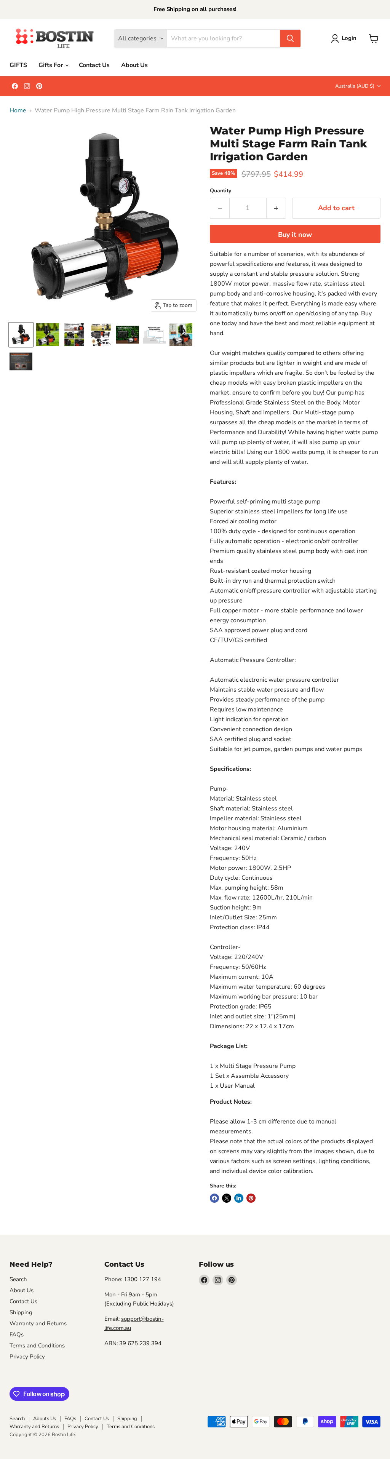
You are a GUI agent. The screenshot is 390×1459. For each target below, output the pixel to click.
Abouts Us (44, 1418)
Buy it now (295, 234)
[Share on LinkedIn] (238, 1198)
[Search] (290, 38)
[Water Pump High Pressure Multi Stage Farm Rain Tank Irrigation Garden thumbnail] (47, 335)
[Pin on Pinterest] (251, 1198)
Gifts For (51, 65)
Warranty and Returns (38, 1323)
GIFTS (18, 65)
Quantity (220, 191)
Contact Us (94, 65)
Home (18, 110)
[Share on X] (226, 1198)
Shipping (21, 1312)
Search (18, 1279)
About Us (134, 65)
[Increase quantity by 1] (276, 208)
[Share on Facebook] (214, 1198)
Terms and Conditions (37, 1345)
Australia (354, 86)
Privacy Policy (27, 1356)
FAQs (17, 1334)
